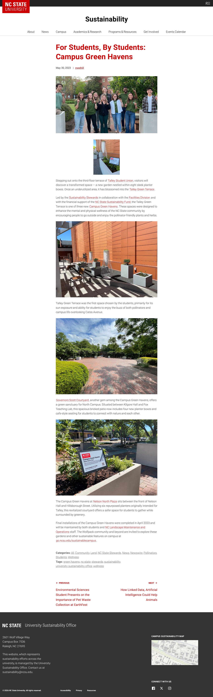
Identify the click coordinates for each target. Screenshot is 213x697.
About (31, 31)
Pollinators (150, 552)
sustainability (112, 561)
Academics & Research (87, 31)
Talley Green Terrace (141, 189)
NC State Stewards (109, 552)
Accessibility (65, 690)
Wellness (73, 557)
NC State (86, 561)
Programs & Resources (122, 31)
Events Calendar (176, 31)
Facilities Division (139, 197)
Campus (61, 31)
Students (61, 557)
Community (82, 552)
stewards (97, 561)
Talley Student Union (120, 180)
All (72, 552)
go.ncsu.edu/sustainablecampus (76, 540)
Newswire (136, 552)
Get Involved (151, 31)
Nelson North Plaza (105, 501)
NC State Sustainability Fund (113, 202)
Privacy (79, 690)
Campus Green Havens (103, 206)
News (45, 31)
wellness (98, 566)
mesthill (79, 67)
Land (94, 552)
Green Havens (71, 561)
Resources (91, 690)
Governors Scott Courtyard (72, 400)
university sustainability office (74, 566)
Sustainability (106, 19)
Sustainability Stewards (83, 197)
